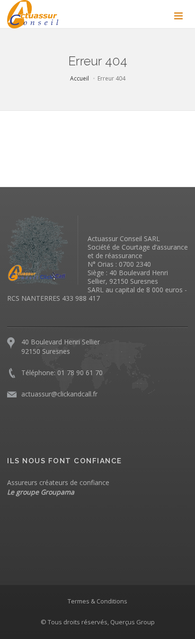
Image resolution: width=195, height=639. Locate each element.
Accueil (79, 78)
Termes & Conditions (97, 601)
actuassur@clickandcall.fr (59, 393)
